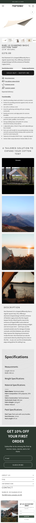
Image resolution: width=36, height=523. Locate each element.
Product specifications (28, 68)
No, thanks (26, 519)
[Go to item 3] (17, 40)
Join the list (26, 516)
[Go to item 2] (10, 40)
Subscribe (18, 465)
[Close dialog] (34, 502)
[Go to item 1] (4, 40)
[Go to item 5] (29, 40)
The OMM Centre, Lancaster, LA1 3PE (12, 495)
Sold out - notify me (18, 73)
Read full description (7, 68)
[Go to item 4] (23, 40)
